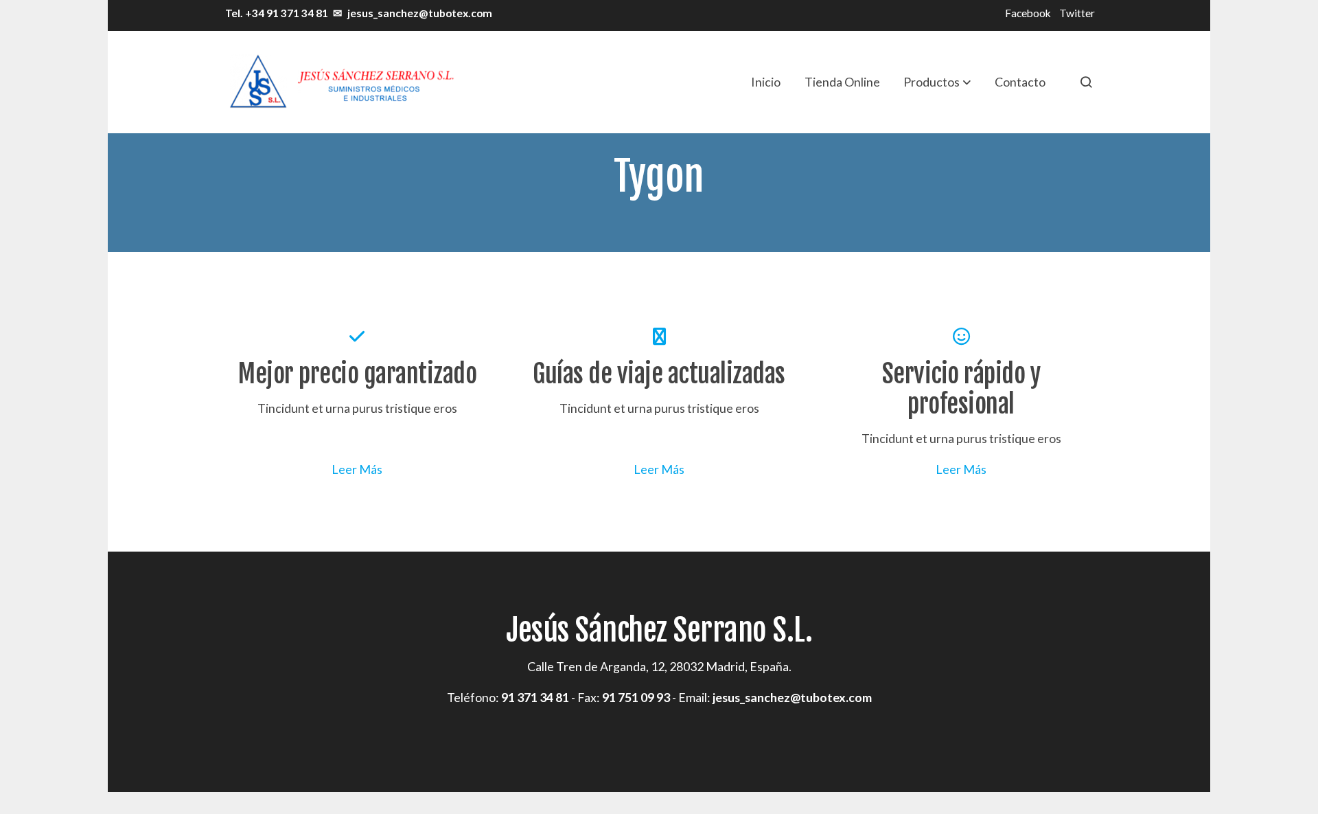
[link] (340, 82)
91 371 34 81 (535, 697)
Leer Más (357, 469)
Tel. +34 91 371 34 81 (275, 13)
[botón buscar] (1086, 82)
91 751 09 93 (636, 697)
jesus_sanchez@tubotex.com (419, 13)
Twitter (1077, 13)
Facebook (1028, 13)
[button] (937, 82)
